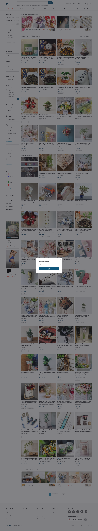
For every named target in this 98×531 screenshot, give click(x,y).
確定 (49, 269)
